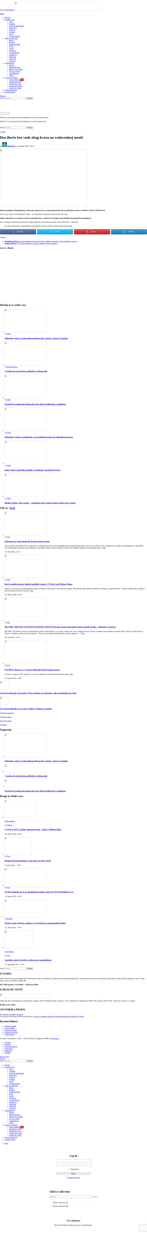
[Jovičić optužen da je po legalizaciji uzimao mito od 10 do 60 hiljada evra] (76, 877)
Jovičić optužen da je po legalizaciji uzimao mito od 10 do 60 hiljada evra (39, 892)
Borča (11, 40)
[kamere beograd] (6, 713)
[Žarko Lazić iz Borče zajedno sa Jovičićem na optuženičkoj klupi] (76, 908)
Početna (7, 18)
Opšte (11, 76)
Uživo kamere (16, 80)
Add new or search (70, 1197)
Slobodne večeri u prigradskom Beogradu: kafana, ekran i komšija (36, 338)
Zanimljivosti (9, 63)
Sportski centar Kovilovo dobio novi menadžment (28, 960)
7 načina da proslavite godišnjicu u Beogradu (26, 371)
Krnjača (12, 42)
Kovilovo (12, 51)
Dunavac (12, 61)
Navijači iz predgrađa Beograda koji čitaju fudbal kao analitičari (35, 404)
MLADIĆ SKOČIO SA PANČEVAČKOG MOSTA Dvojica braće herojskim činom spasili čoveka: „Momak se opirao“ (60, 627)
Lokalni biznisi (14, 36)
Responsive (55, 1038)
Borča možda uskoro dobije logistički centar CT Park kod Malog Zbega (38, 584)
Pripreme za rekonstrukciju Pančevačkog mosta (27, 541)
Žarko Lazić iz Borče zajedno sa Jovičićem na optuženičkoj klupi (35, 923)
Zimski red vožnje (15, 86)
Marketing (8, 1051)
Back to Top (4, 1057)
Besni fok (12, 57)
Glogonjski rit (14, 53)
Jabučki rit (13, 55)
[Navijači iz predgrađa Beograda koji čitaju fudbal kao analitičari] (76, 387)
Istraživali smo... (12, 367)
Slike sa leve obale (16, 69)
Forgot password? (73, 1178)
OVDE (69, 226)
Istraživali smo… (15, 67)
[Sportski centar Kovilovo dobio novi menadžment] (76, 939)
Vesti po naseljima (11, 38)
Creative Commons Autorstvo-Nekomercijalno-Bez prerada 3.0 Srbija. (58, 1016)
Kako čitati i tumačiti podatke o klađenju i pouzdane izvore (33, 470)
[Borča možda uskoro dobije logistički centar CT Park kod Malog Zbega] (76, 567)
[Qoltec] (3, 725)
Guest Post (8, 1049)
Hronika (12, 24)
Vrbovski (12, 59)
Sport (11, 34)
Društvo (12, 30)
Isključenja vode (15, 84)
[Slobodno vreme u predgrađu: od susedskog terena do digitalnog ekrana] (76, 420)
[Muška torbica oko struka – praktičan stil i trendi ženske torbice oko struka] (76, 485)
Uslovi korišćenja (11, 1047)
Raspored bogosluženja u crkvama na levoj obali (28, 861)
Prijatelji (8, 1044)
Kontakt (7, 1053)
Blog (6, 1143)
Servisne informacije (16, 26)
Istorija (11, 65)
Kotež (11, 49)
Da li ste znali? (14, 71)
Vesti (11, 22)
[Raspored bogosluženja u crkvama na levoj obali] (76, 846)
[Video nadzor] (6, 717)
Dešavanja (13, 28)
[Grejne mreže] (6, 721)
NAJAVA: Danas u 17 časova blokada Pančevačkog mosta (32, 670)
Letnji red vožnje (15, 88)
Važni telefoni (10, 1034)
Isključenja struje (15, 82)
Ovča (11, 47)
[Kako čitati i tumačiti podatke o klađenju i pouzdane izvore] (76, 453)
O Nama (8, 1042)
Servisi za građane (11, 78)
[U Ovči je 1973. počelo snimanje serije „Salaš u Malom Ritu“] (76, 809)
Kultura (12, 32)
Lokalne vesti (9, 20)
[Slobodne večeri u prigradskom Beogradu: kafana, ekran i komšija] (76, 321)
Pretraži (29, 98)
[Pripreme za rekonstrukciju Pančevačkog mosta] (76, 524)
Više (104, 548)
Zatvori (2, 1059)
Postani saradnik (10, 1026)
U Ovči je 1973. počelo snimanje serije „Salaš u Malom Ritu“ (33, 829)
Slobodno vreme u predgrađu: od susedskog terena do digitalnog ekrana (39, 437)
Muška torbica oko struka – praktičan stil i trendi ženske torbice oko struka (40, 503)
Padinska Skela (14, 45)
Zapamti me (74, 1169)
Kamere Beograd (11, 90)
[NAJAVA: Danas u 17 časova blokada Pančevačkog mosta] (76, 652)
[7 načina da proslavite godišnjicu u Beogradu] (76, 354)
